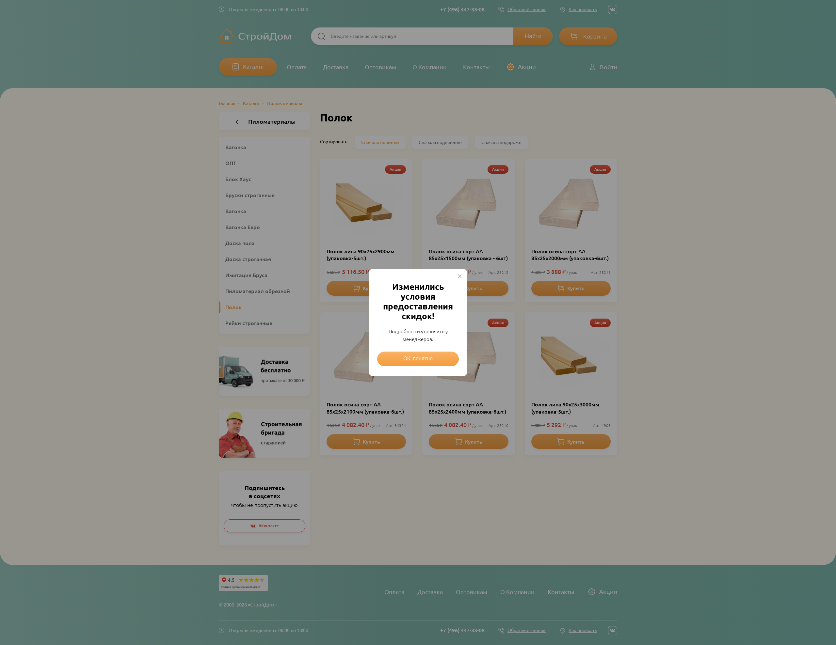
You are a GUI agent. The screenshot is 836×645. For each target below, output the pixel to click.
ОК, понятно (418, 358)
